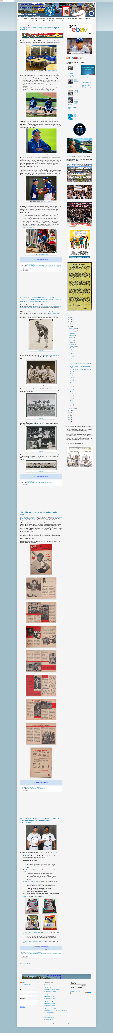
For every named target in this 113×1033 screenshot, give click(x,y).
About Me (26, 18)
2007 (69, 421)
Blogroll (81, 18)
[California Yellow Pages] (88, 993)
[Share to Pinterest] (27, 270)
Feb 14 (71, 382)
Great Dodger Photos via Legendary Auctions (76, 68)
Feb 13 (71, 384)
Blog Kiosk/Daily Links (41, 20)
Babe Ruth (30, 482)
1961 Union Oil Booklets (32, 788)
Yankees (50, 482)
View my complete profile (25, 984)
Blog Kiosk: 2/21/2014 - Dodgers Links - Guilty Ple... (80, 369)
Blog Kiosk (41, 953)
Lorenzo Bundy (33, 266)
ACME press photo (30, 388)
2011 (69, 414)
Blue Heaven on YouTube (50, 1007)
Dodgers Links (50, 18)
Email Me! (47, 986)
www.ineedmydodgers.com (29, 227)
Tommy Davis (23, 268)
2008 (69, 419)
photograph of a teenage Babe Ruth (33, 316)
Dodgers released (29, 862)
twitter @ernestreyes (44, 258)
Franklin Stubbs (45, 265)
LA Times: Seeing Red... (87, 82)
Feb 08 (71, 393)
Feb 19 (71, 373)
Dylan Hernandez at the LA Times (32, 932)
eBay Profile (47, 1015)
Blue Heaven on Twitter (50, 1005)
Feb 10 (71, 389)
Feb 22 (71, 358)
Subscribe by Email (49, 1019)
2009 (69, 417)
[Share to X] (24, 270)
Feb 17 (71, 377)
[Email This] (21, 270)
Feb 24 (71, 355)
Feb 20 (71, 371)
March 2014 (71, 344)
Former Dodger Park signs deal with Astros (72, 76)
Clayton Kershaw (39, 265)
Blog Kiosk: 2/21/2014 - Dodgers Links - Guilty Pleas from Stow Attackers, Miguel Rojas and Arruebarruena (40, 820)
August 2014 (71, 335)
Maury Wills (43, 266)
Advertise (87, 18)
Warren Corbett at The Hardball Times (33, 941)
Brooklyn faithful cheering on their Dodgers (42, 422)
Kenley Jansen (27, 266)
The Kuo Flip (70, 73)
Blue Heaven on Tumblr (50, 1001)
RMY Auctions (45, 482)
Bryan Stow (52, 953)
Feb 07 (71, 395)
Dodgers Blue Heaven (39, 949)
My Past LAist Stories (49, 1017)
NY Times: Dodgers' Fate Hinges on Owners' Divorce (87, 85)
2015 (69, 324)
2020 (69, 315)
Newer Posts (23, 961)
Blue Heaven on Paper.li (50, 996)
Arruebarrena (35, 953)
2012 (69, 412)
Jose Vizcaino (56, 265)
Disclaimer (88, 20)
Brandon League (46, 953)
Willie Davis (43, 788)
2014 (69, 326)
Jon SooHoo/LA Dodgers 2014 (51, 70)
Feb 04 (71, 400)
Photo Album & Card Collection (51, 1008)
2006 (69, 423)
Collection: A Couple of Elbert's (76, 91)
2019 (69, 317)
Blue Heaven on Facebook (50, 991)
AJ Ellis (29, 265)
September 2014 (72, 333)
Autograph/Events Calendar (38, 18)
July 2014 (71, 337)
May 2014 (71, 340)
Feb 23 (71, 356)
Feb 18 (71, 375)
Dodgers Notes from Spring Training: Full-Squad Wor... (81, 362)
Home (20, 18)
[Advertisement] (41, 284)
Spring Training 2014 (55, 266)
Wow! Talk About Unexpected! (71, 87)
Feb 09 (71, 391)
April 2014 (71, 342)
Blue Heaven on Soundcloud (51, 1000)
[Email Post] (22, 265)
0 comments (39, 264)
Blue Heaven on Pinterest (50, 998)
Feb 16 (71, 379)
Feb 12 (71, 386)
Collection (39, 788)
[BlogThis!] (23, 270)
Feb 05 (71, 398)
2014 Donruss (30, 953)
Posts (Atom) (28, 963)
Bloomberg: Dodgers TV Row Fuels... (87, 80)
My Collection (52, 20)
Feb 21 (71, 360)
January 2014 (72, 408)
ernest (23, 264)
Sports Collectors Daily (54, 313)
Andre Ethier (33, 265)
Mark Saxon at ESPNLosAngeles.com (33, 869)
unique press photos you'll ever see (39, 454)
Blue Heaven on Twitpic (50, 1003)
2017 (69, 321)
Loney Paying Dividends (76, 80)
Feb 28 (71, 347)
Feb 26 (71, 351)
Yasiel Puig (29, 268)
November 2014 (72, 330)
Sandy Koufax (48, 266)
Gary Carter (51, 265)
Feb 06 (71, 396)
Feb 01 (71, 405)
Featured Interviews (63, 20)
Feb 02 (71, 404)
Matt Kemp (38, 266)
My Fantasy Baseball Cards (76, 20)
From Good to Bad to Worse (75, 116)
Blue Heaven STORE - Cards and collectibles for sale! (56, 1010)
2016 (69, 323)
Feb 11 (71, 388)
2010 (69, 415)
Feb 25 (71, 353)
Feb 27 (71, 349)
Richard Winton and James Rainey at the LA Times (34, 859)
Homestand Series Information (26, 20)
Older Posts (59, 961)
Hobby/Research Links (71, 18)
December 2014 (72, 328)
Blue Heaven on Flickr (50, 994)
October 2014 (72, 331)
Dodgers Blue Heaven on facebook (42, 259)
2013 (69, 410)
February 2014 (72, 346)
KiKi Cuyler (41, 482)
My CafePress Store (49, 1012)
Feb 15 (71, 380)
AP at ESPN (27, 855)
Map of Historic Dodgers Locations (52, 989)
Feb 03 (71, 402)
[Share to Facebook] (26, 270)
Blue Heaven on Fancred (50, 993)
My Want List (48, 987)
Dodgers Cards (60, 18)
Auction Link (41, 350)
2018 (69, 319)
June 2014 (71, 339)
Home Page (47, 984)
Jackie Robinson (35, 482)
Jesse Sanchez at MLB (30, 881)
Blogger (68, 1023)
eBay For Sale (48, 1014)
